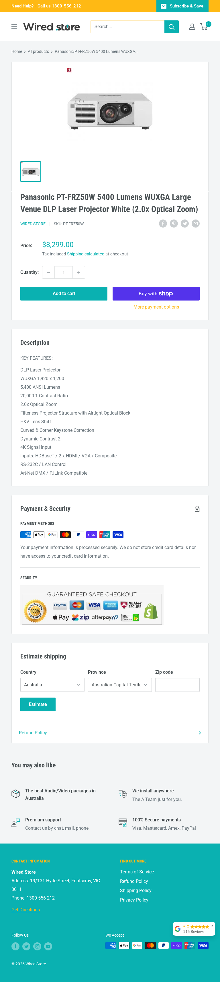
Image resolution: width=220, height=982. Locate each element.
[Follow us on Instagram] (37, 946)
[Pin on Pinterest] (174, 223)
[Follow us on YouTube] (48, 946)
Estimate (38, 704)
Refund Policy (33, 732)
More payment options (156, 307)
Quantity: (29, 272)
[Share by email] (196, 223)
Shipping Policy (136, 890)
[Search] (171, 26)
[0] (203, 26)
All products (38, 51)
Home (16, 51)
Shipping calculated (85, 254)
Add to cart (64, 293)
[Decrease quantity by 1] (48, 272)
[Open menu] (14, 26)
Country (28, 672)
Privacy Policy (134, 900)
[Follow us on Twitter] (26, 946)
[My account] (192, 27)
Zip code (164, 672)
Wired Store (33, 224)
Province (97, 672)
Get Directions (25, 909)
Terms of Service (137, 872)
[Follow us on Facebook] (15, 946)
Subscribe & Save (186, 6)
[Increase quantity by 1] (79, 272)
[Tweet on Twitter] (185, 223)
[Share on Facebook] (163, 223)
